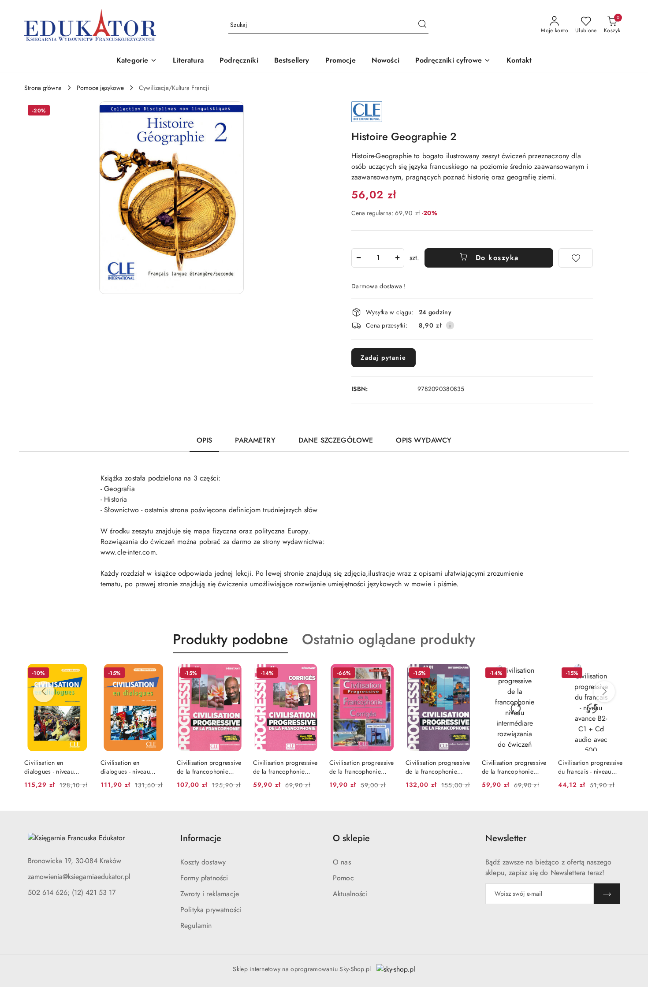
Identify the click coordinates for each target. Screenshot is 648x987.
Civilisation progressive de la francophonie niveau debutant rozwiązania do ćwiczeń (361, 767)
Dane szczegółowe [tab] (335, 440)
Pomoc (343, 878)
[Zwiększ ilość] (397, 258)
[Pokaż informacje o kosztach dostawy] (450, 325)
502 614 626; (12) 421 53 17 (71, 892)
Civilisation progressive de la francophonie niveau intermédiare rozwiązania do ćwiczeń (514, 767)
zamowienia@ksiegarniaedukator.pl (79, 877)
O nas (342, 862)
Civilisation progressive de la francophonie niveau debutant (209, 767)
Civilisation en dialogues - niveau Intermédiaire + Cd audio (127, 767)
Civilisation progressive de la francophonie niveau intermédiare (438, 767)
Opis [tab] (204, 440)
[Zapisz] (607, 893)
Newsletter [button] (505, 838)
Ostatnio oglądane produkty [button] (388, 639)
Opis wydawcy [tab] (423, 440)
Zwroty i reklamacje (209, 894)
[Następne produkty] (604, 691)
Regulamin (196, 925)
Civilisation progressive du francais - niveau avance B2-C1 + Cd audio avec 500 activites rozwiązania (590, 767)
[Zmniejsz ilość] (358, 258)
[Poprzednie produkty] (44, 691)
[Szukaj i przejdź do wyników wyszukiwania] (422, 25)
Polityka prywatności (211, 910)
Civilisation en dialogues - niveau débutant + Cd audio (52, 767)
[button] (136, 61)
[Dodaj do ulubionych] (576, 258)
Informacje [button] (200, 838)
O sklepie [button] (351, 838)
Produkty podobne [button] (230, 639)
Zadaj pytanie (383, 357)
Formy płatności (204, 878)
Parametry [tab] (255, 440)
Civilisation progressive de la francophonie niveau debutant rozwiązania (285, 767)
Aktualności (350, 894)
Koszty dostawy (203, 862)
